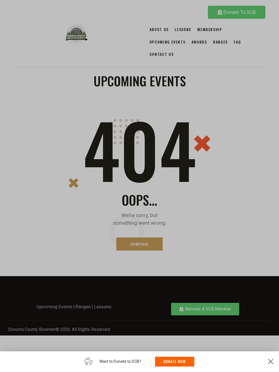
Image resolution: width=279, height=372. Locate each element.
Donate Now (174, 361)
